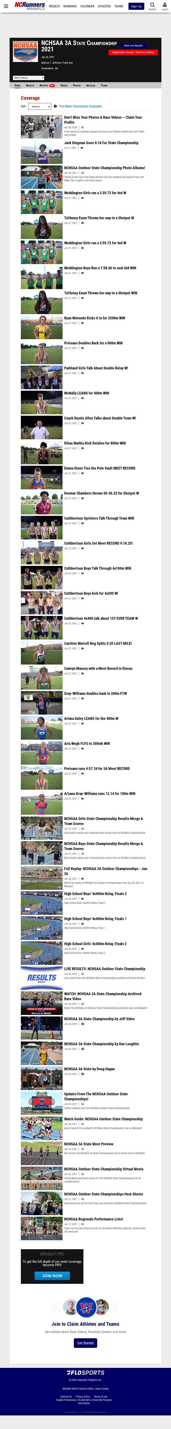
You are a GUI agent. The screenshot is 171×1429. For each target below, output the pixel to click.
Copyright (82, 1380)
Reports (47, 85)
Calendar (87, 6)
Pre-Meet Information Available (81, 106)
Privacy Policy (83, 1396)
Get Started (85, 1343)
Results (54, 6)
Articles (90, 85)
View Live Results (133, 45)
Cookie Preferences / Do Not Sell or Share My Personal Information (84, 1402)
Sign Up (136, 6)
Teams (118, 6)
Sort (23, 106)
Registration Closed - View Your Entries (133, 52)
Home (17, 85)
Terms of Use (100, 1396)
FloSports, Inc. (95, 1380)
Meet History (21, 77)
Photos (76, 85)
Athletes (104, 6)
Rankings (70, 6)
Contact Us (66, 1396)
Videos (63, 85)
